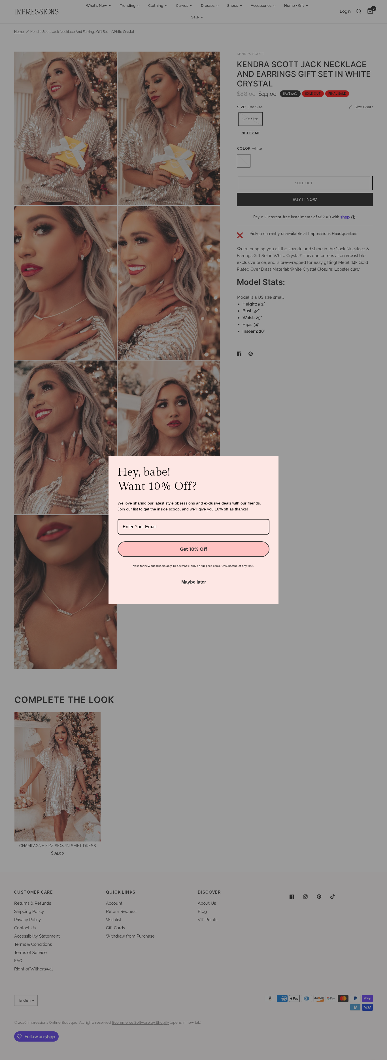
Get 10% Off (193, 549)
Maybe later (193, 582)
